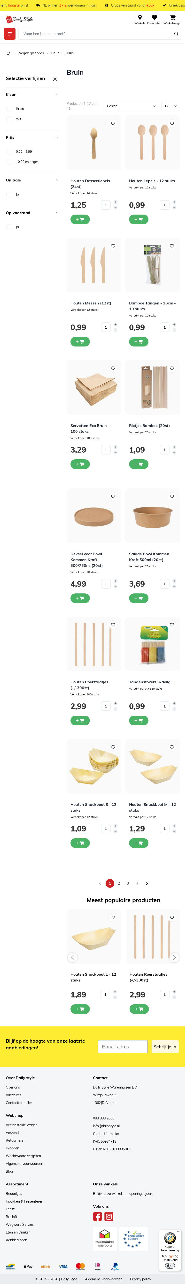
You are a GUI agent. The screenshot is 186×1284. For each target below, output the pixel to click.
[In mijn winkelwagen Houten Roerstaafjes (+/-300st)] (139, 1009)
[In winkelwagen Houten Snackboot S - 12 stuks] (80, 843)
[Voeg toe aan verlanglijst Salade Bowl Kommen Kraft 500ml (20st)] (172, 496)
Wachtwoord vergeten (23, 1156)
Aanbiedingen (16, 1240)
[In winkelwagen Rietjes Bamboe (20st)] (138, 464)
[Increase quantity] (115, 202)
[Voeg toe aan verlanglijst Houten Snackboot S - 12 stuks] (113, 747)
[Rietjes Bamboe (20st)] (152, 387)
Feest (10, 1209)
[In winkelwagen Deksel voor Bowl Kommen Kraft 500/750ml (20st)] (80, 598)
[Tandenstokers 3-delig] (152, 644)
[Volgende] (146, 883)
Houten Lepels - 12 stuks (152, 180)
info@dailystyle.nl (106, 1126)
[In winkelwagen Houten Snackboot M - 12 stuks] (138, 843)
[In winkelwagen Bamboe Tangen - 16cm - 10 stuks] (138, 341)
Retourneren (15, 1140)
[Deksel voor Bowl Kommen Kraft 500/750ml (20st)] (94, 515)
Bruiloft (11, 1217)
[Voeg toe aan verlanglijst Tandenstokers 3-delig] (172, 624)
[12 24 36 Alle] (170, 106)
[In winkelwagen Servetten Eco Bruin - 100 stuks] (80, 464)
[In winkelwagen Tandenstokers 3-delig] (138, 720)
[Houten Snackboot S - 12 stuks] (94, 766)
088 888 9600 (103, 1118)
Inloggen (12, 1148)
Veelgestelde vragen (22, 1125)
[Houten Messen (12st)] (94, 265)
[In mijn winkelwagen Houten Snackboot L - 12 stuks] (80, 1009)
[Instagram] (109, 1216)
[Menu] (178, 1232)
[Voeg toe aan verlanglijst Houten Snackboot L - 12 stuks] (112, 917)
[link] (100, 883)
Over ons (13, 1087)
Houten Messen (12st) (90, 303)
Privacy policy (140, 1279)
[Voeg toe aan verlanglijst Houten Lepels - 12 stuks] (172, 123)
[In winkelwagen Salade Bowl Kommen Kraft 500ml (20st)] (138, 598)
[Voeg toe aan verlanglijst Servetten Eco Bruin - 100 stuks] (113, 368)
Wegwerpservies (30, 53)
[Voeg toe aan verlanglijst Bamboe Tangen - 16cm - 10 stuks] (172, 246)
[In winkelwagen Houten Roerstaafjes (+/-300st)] (80, 720)
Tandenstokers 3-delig (149, 681)
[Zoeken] (176, 34)
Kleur (55, 53)
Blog (9, 1171)
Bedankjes (14, 1193)
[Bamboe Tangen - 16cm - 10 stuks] (152, 265)
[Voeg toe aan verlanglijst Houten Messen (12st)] (113, 246)
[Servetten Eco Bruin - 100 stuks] (94, 387)
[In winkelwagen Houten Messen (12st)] (80, 341)
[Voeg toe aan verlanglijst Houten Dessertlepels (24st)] (113, 123)
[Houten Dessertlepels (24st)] (94, 142)
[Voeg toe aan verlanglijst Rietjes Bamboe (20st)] (172, 368)
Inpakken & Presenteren (24, 1201)
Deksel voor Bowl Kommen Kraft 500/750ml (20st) (86, 559)
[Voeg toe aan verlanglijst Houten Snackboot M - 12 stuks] (172, 747)
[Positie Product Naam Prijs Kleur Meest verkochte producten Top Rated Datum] (131, 106)
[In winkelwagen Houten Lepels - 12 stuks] (138, 219)
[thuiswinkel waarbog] (105, 1239)
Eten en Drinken (18, 1232)
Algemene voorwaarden (24, 1163)
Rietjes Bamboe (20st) (149, 425)
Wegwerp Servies (20, 1224)
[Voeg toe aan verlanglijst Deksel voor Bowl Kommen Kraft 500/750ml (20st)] (113, 496)
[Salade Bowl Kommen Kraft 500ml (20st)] (152, 515)
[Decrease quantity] (115, 207)
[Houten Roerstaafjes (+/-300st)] (94, 644)
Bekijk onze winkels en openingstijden (122, 1193)
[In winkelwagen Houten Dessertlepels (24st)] (80, 219)
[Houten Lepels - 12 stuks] (152, 142)
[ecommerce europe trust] (133, 1239)
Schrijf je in (165, 1046)
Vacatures (14, 1095)
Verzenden (14, 1133)
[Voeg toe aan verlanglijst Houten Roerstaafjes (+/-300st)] (113, 624)
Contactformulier (19, 1103)
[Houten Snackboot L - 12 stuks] (94, 936)
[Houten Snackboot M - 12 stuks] (152, 766)
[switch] (170, 1266)
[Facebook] (97, 1216)
